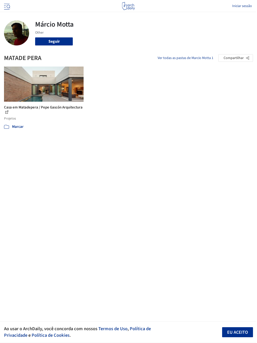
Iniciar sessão (242, 6)
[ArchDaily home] (128, 6)
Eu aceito (237, 332)
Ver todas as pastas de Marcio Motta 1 (185, 58)
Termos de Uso (112, 328)
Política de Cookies (51, 335)
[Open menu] (6, 6)
